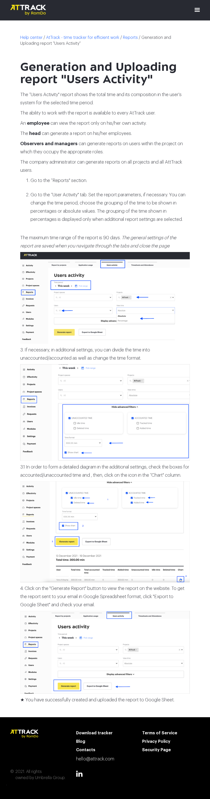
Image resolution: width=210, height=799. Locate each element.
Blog (80, 741)
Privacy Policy (156, 741)
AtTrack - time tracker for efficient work (82, 38)
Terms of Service (159, 733)
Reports (130, 38)
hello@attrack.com (95, 759)
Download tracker (94, 733)
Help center (31, 38)
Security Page (156, 750)
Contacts (85, 750)
